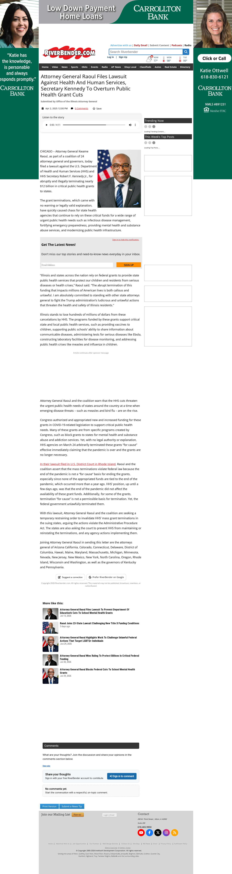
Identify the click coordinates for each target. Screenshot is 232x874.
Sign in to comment (123, 776)
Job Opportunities (79, 844)
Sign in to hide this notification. (125, 239)
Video (55, 66)
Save (98, 108)
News (65, 66)
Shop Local (130, 66)
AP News (116, 66)
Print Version (49, 806)
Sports (74, 66)
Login (106, 815)
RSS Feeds (146, 844)
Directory (185, 66)
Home (45, 66)
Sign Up (123, 56)
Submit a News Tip (72, 806)
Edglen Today (125, 847)
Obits (84, 66)
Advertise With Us (62, 844)
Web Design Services (110, 844)
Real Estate (171, 66)
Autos (158, 66)
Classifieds (145, 66)
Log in (110, 56)
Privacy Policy (166, 844)
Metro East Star (111, 847)
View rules (46, 766)
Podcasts (177, 45)
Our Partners (94, 844)
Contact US (125, 844)
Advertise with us (120, 45)
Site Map (136, 844)
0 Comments (81, 108)
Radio (187, 45)
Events (94, 66)
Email (112, 815)
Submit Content (159, 45)
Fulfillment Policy (180, 844)
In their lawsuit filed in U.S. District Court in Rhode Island (78, 464)
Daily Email (140, 45)
